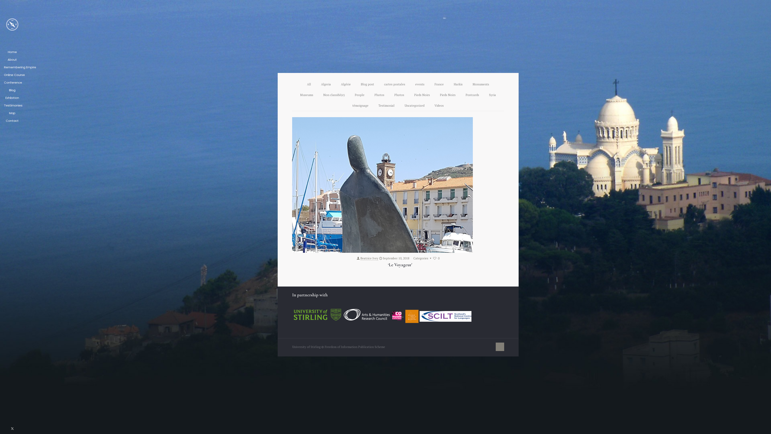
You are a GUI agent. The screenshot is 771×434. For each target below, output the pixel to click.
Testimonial (386, 105)
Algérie (346, 84)
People (359, 95)
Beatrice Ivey (369, 258)
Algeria (326, 84)
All (309, 84)
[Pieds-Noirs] (12, 24)
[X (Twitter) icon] (12, 428)
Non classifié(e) (334, 95)
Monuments (481, 84)
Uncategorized (414, 105)
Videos (439, 105)
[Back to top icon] (500, 347)
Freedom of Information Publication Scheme (355, 347)
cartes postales (394, 84)
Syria (492, 95)
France (439, 84)
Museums (306, 95)
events (419, 84)
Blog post (367, 84)
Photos (379, 95)
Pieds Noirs (422, 95)
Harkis (458, 84)
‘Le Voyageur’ (400, 264)
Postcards (472, 95)
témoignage (360, 105)
